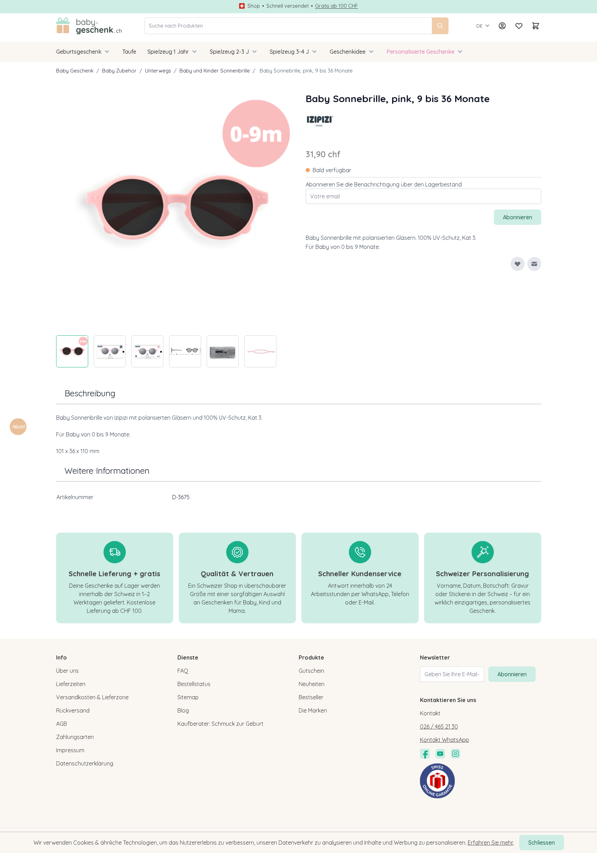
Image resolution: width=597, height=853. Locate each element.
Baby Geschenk (75, 70)
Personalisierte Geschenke (420, 51)
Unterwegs (158, 70)
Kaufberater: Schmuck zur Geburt (220, 723)
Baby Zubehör (119, 70)
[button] (320, 120)
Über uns (67, 670)
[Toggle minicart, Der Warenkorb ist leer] (535, 25)
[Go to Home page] (89, 26)
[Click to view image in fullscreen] (174, 209)
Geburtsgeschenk (78, 51)
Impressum (70, 750)
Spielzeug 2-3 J (229, 51)
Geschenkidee (348, 51)
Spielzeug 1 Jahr (168, 51)
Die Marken (313, 710)
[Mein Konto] (502, 25)
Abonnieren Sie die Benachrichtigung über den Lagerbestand (384, 184)
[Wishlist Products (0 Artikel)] (519, 25)
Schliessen (541, 842)
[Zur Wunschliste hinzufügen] (518, 264)
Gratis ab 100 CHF (336, 6)
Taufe (129, 51)
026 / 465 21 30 (439, 726)
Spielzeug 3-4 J (289, 51)
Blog (183, 710)
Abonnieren (512, 674)
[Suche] (440, 25)
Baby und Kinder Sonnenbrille (214, 70)
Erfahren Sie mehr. (491, 842)
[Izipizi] (320, 120)
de (479, 26)
